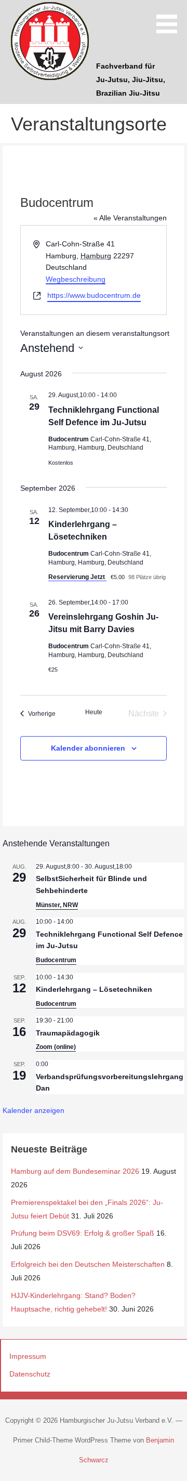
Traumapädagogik (68, 1033)
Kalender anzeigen (33, 1110)
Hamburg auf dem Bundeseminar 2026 (75, 1171)
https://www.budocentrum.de (94, 295)
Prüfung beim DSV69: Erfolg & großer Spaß (82, 1233)
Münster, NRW (57, 905)
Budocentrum (56, 960)
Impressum (27, 1356)
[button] (170, 18)
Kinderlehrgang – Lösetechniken (94, 989)
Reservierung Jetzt (77, 577)
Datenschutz (29, 1374)
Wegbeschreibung (75, 279)
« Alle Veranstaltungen (130, 218)
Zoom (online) (56, 1047)
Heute (93, 712)
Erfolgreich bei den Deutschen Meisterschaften (88, 1264)
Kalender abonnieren (88, 748)
